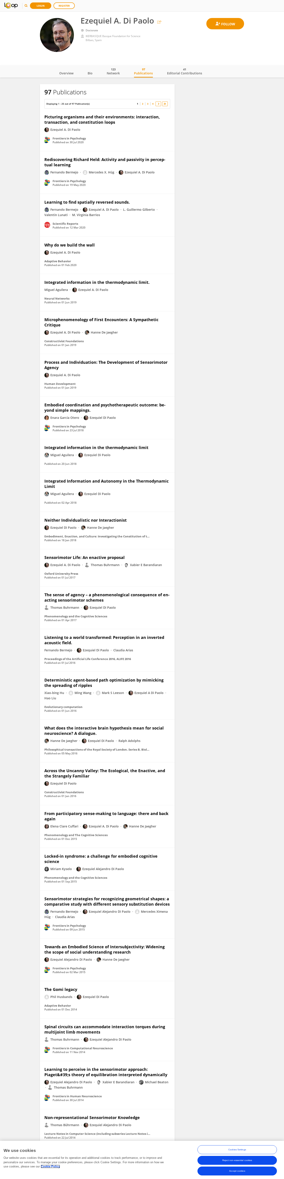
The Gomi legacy (60, 989)
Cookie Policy (50, 1166)
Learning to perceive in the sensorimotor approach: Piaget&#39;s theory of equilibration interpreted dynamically (105, 1072)
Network (113, 71)
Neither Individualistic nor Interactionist (85, 520)
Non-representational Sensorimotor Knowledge (92, 1117)
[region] (142, 1160)
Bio (90, 73)
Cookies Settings (237, 1149)
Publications (143, 71)
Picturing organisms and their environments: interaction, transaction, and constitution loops (102, 119)
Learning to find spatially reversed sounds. (87, 202)
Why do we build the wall (69, 245)
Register (64, 5)
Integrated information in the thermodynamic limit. (97, 282)
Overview (66, 73)
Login (41, 5)
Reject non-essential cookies (237, 1160)
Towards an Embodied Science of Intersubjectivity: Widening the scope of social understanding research (104, 949)
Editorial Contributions (184, 71)
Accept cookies (237, 1171)
